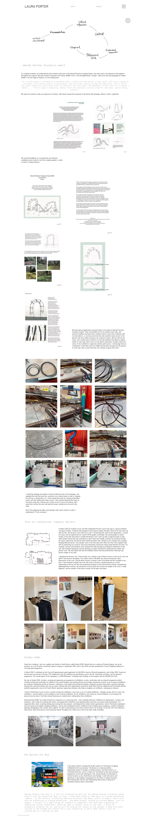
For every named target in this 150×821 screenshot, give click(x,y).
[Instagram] (123, 6)
